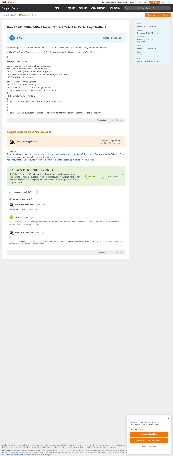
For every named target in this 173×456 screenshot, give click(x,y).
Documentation (123, 2)
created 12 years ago (111, 38)
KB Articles (70, 8)
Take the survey (94, 176)
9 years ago (28, 217)
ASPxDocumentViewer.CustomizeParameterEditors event (68, 154)
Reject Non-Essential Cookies (149, 440)
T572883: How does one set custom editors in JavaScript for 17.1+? (71, 241)
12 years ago (39, 204)
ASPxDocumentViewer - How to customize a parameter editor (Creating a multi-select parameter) (50, 160)
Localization (114, 8)
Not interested (114, 176)
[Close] (168, 418)
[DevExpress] (9, 2)
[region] (149, 434)
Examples (83, 8)
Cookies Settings (149, 447)
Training (138, 2)
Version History (98, 8)
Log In (164, 2)
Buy (103, 2)
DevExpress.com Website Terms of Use (80, 447)
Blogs (132, 2)
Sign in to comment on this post (109, 120)
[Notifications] (169, 2)
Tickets (58, 8)
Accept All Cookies (149, 434)
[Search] (168, 8)
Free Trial (154, 2)
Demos (145, 2)
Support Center (111, 2)
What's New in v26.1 (22, 174)
